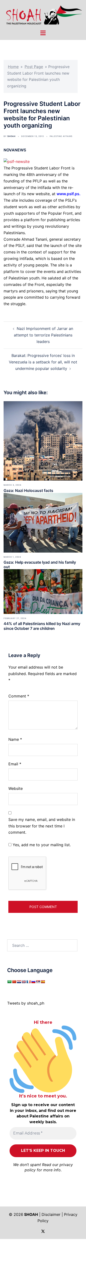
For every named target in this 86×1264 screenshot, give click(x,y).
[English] (24, 982)
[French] (28, 982)
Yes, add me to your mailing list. (41, 844)
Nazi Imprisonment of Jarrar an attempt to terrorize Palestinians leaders (43, 335)
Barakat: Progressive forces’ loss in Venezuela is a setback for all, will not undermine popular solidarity (43, 362)
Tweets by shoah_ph (25, 1003)
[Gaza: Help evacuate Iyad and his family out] (43, 522)
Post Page (34, 66)
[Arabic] (9, 982)
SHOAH (11, 136)
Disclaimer (51, 1214)
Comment (18, 696)
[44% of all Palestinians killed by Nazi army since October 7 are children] (43, 591)
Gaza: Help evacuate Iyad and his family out (40, 564)
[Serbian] (38, 982)
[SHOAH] (43, 14)
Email (14, 763)
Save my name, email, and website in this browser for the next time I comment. (41, 826)
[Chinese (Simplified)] (14, 982)
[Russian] (33, 982)
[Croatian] (19, 982)
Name (15, 739)
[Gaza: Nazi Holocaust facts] (43, 440)
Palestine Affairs (61, 136)
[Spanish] (43, 982)
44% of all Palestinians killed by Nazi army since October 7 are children (42, 626)
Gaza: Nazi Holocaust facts (28, 490)
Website (15, 788)
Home (13, 66)
